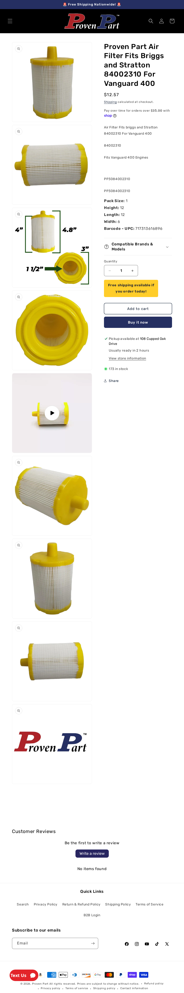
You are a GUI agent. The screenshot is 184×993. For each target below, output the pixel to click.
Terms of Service (150, 904)
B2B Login (92, 915)
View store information (127, 358)
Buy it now (138, 322)
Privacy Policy (46, 904)
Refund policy (154, 983)
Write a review (92, 853)
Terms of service (76, 988)
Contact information (134, 988)
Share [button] (114, 381)
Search (23, 904)
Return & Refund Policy (81, 904)
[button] (10, 21)
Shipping (110, 102)
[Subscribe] (92, 943)
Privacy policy (50, 988)
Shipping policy (104, 988)
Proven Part (40, 983)
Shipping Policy (118, 904)
